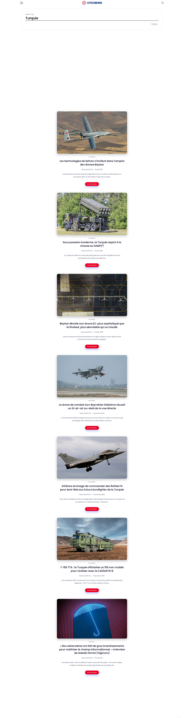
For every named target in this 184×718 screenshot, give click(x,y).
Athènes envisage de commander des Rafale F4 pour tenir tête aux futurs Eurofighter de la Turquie (92, 487)
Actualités (91, 157)
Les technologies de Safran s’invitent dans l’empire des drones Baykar (92, 162)
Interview (92, 642)
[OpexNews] (92, 3)
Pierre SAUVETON (87, 169)
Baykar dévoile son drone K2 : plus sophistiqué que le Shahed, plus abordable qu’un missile (92, 325)
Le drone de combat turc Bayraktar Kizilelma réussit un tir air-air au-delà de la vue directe (92, 406)
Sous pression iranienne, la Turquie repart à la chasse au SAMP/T (92, 244)
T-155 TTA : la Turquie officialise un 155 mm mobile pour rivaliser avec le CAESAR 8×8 (92, 569)
